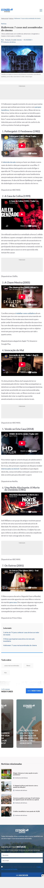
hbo (5, 672)
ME (22, 875)
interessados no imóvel (10, 469)
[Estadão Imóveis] (7, 10)
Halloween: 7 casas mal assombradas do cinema (20, 645)
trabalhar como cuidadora (25, 313)
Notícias (11, 18)
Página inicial (4, 18)
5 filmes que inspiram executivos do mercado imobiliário (19, 640)
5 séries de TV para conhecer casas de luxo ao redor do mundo (21, 633)
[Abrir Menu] (41, 10)
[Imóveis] (22, 831)
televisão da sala (9, 162)
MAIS (34, 691)
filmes (28, 665)
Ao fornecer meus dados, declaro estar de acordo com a (21, 868)
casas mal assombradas (11, 665)
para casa (13, 602)
